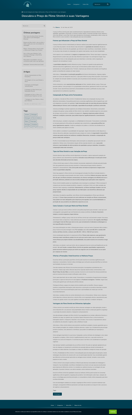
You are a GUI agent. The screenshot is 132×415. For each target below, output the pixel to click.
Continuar (113, 411)
